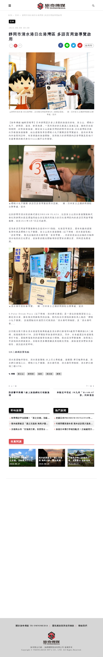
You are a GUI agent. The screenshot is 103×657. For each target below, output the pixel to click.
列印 (90, 45)
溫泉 (40, 374)
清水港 (49, 374)
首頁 (10, 15)
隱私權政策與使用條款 (63, 626)
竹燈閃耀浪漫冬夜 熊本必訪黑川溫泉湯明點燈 (77, 424)
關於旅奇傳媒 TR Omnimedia (32, 626)
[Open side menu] (9, 5)
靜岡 (59, 374)
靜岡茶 (31, 374)
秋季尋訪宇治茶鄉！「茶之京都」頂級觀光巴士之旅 (35, 418)
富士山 (21, 374)
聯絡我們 (82, 626)
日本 (17, 15)
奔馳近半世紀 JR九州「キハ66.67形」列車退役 (75, 393)
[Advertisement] (51, 508)
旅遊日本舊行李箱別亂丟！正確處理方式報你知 (78, 429)
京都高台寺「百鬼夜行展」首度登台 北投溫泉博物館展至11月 (40, 429)
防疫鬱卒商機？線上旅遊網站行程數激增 (29, 393)
